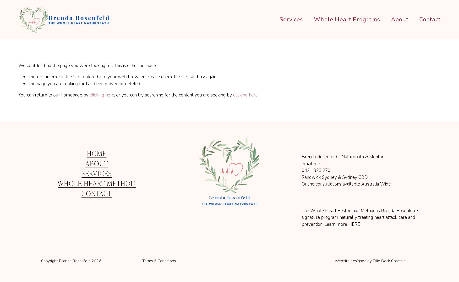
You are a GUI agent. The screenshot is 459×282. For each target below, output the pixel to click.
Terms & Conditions (159, 261)
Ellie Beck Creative (389, 261)
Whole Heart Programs (347, 19)
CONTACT (97, 193)
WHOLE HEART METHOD (97, 183)
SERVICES (97, 173)
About (399, 19)
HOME (97, 153)
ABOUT (96, 163)
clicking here (102, 95)
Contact (430, 19)
